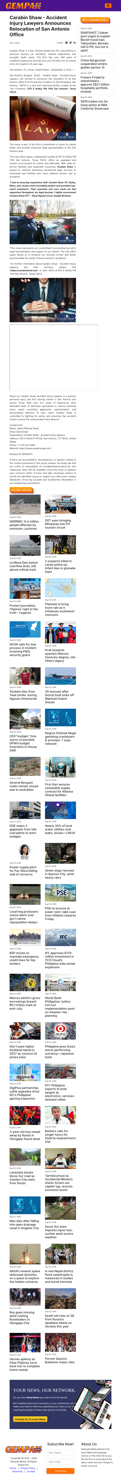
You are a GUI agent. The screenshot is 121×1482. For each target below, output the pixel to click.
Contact (31, 1471)
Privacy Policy (28, 1468)
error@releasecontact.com (56, 466)
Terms (13, 1468)
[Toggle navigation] (108, 5)
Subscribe (60, 1470)
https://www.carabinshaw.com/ (35, 448)
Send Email (22, 431)
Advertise (17, 1471)
